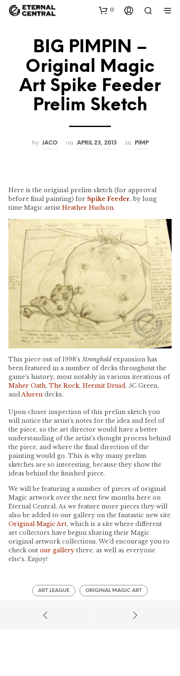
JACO (49, 143)
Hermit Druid (103, 385)
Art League (53, 590)
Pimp (142, 143)
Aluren (32, 394)
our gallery (57, 550)
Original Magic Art (37, 524)
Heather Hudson (87, 207)
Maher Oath (27, 385)
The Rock (64, 385)
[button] (106, 10)
